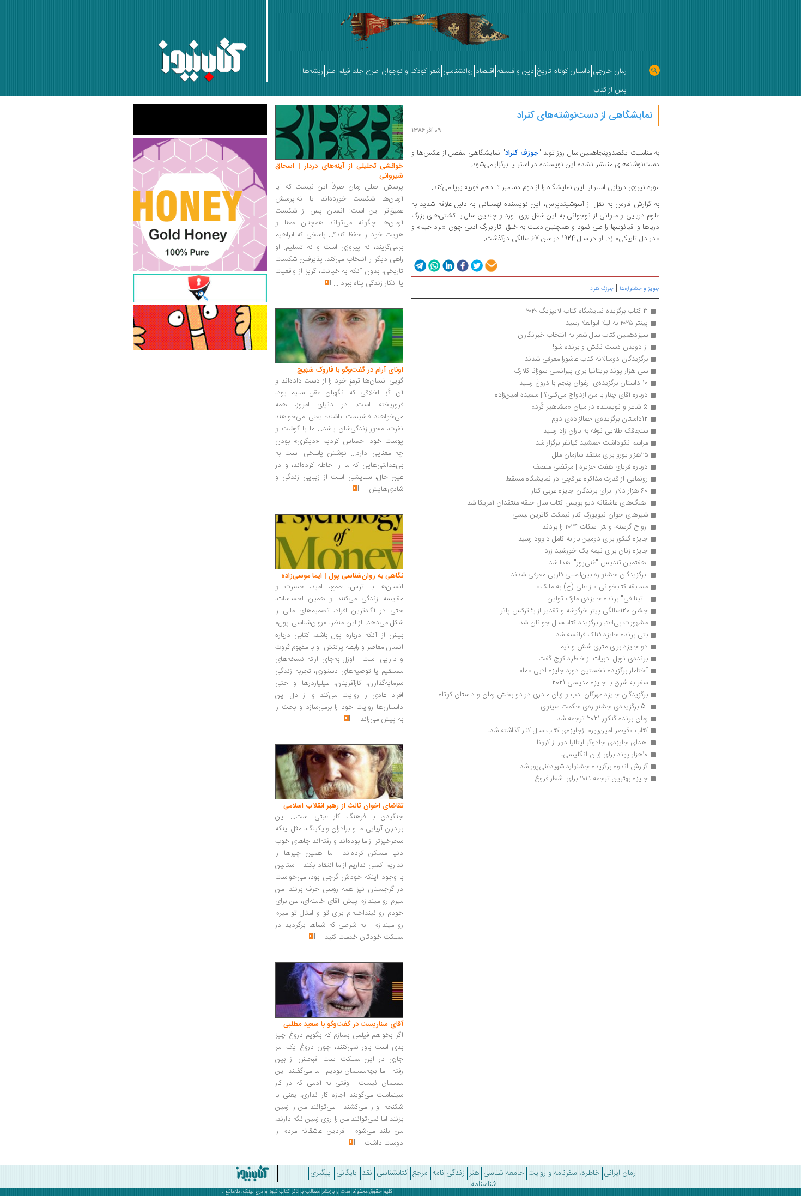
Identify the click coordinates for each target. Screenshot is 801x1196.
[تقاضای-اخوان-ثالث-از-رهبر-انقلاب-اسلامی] (339, 772)
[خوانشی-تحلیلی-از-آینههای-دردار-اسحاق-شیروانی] (339, 132)
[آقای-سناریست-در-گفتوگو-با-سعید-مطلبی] (339, 990)
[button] (419, 265)
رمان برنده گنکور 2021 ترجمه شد (602, 719)
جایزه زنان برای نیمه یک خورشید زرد (596, 551)
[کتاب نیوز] (222, 1173)
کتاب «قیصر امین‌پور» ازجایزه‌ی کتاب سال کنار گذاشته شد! (567, 731)
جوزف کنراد (521, 153)
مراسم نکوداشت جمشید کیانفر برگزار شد (592, 443)
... (335, 283)
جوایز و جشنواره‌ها (639, 288)
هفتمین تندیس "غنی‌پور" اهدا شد (597, 563)
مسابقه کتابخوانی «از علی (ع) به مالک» (592, 587)
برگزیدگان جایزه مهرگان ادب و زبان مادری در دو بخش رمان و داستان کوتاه (543, 695)
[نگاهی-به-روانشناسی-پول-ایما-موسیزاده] (339, 542)
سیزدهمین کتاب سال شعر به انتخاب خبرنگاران (583, 335)
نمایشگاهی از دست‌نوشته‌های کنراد (584, 115)
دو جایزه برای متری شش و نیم (603, 647)
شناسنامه (484, 1184)
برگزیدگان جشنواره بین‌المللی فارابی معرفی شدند (579, 575)
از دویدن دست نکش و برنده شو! (600, 347)
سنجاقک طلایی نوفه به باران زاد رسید (595, 431)
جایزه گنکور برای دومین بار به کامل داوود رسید (583, 539)
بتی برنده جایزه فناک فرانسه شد (602, 635)
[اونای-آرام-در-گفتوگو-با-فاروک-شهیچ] (339, 336)
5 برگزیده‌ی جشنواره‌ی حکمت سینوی (593, 707)
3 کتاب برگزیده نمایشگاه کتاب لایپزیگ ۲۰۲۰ (587, 311)
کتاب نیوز (279, 1191)
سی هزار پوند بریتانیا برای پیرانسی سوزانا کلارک (581, 371)
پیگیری (320, 1173)
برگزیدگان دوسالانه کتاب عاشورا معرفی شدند (586, 359)
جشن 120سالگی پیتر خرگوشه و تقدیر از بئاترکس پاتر (574, 611)
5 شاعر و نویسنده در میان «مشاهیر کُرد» (588, 407)
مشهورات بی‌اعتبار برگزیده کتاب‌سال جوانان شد (583, 623)
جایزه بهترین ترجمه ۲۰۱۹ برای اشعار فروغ (591, 779)
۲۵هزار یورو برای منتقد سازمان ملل (600, 455)
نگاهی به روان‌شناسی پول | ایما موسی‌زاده (342, 576)
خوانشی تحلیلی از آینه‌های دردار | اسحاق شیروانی (339, 171)
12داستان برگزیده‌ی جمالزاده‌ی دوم (599, 419)
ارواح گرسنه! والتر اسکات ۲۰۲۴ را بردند (595, 527)
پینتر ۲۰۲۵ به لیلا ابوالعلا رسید (607, 323)
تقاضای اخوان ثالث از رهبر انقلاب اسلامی (343, 806)
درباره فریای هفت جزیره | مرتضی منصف (590, 467)
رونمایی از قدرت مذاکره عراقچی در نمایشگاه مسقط (577, 479)
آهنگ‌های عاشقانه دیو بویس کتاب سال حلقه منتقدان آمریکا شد (557, 503)
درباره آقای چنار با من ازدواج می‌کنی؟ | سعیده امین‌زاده (571, 395)
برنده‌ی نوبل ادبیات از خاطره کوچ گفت (593, 659)
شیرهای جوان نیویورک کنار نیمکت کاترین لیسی (580, 515)
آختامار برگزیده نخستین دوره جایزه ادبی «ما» (583, 671)
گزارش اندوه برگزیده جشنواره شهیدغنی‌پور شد (584, 767)
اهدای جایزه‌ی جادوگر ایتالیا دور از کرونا (592, 743)
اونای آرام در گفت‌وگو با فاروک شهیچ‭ (350, 370)
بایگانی (346, 1173)
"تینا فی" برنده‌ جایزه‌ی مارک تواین (596, 599)
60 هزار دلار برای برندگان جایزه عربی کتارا (589, 491)
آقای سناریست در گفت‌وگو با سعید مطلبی (343, 1024)
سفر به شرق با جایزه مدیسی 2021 (599, 683)
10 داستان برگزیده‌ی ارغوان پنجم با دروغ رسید (583, 383)
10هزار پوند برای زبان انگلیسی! (604, 755)
